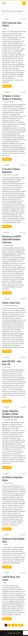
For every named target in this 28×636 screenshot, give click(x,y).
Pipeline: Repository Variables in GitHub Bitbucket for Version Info (12, 413)
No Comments (22, 19)
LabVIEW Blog (10, 102)
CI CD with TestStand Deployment (11, 170)
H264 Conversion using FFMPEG (11, 24)
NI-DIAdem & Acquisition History (12, 478)
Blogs (5, 28)
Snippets (16, 175)
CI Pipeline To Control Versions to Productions (12, 97)
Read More (7, 86)
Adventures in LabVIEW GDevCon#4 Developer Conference (11, 239)
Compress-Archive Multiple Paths (13, 540)
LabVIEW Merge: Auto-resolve (11, 578)
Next (21, 625)
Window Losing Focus (11, 302)
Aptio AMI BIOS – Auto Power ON (11, 362)
